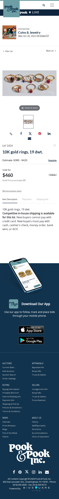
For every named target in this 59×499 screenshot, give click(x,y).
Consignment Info (40, 389)
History (35, 422)
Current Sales (8, 367)
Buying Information (10, 389)
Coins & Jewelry (29, 32)
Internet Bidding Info (11, 396)
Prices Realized (38, 400)
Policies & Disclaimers (12, 407)
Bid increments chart (11, 191)
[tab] (9, 200)
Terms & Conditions (11, 411)
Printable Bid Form (10, 393)
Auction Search (9, 374)
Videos (5, 436)
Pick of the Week (9, 433)
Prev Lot (9, 51)
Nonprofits (36, 371)
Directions (36, 429)
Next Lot (50, 50)
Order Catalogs (9, 378)
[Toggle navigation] (52, 5)
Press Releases (8, 425)
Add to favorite (55, 146)
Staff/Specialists (38, 425)
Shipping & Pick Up (10, 404)
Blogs (4, 429)
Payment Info (8, 400)
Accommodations (39, 433)
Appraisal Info (38, 367)
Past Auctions (8, 371)
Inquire (52, 160)
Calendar (6, 422)
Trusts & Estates (39, 374)
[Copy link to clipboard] (11, 134)
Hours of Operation (40, 436)
